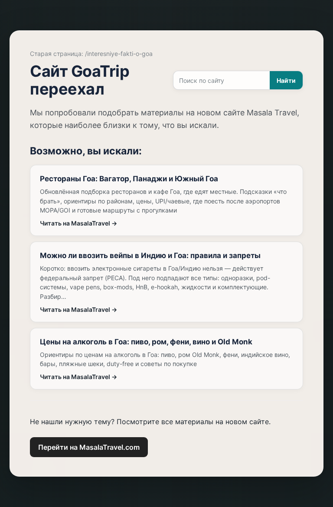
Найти (286, 80)
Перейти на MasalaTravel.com (89, 447)
